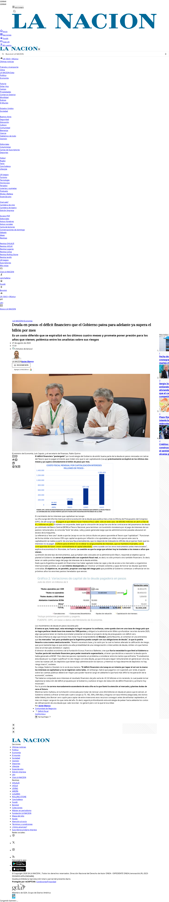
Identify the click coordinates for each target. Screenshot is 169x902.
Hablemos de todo (8, 136)
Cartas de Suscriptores (10, 150)
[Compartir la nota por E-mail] (19, 466)
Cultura (3, 125)
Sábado (3, 232)
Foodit (5, 38)
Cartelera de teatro (8, 207)
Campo (3, 89)
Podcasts (4, 191)
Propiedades (5, 92)
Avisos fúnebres (7, 221)
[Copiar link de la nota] (13, 463)
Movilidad (4, 97)
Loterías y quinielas (8, 188)
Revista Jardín (6, 257)
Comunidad (5, 127)
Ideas (2, 235)
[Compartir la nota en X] (16, 466)
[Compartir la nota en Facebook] (13, 466)
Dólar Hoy (4, 86)
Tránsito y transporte (9, 67)
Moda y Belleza (6, 194)
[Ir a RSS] (13, 857)
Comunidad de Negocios (45, 708)
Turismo (3, 177)
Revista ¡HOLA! (6, 246)
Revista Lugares (7, 249)
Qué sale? (4, 202)
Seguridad (4, 119)
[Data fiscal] (13, 898)
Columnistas (5, 147)
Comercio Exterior (8, 94)
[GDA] (18, 890)
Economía (27, 321)
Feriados (3, 185)
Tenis (2, 163)
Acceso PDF (5, 216)
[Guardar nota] (13, 456)
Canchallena (5, 166)
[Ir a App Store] (19, 870)
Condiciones (41, 881)
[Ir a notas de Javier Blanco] (81, 355)
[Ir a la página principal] (84, 28)
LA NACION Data (7, 72)
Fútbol (3, 158)
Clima (2, 70)
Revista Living (6, 252)
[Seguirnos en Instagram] (13, 850)
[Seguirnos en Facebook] (13, 836)
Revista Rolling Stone (9, 254)
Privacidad (51, 881)
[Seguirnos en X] (13, 843)
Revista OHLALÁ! (7, 243)
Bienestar (4, 130)
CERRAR (3, 1)
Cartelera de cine (7, 205)
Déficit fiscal (43, 711)
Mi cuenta (7, 45)
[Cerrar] (39, 49)
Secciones (7, 35)
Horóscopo (5, 183)
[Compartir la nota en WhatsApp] (16, 459)
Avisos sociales (6, 224)
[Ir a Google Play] (19, 865)
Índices (3, 100)
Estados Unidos (7, 108)
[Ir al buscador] (14, 11)
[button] (84, 178)
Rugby (3, 161)
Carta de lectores (7, 227)
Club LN (6, 42)
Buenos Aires (5, 116)
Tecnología (4, 180)
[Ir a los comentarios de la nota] (16, 456)
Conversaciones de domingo (12, 229)
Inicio (5, 31)
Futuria (3, 83)
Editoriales (4, 144)
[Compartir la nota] (13, 459)
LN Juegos (4, 174)
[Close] (13, 725)
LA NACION (17, 321)
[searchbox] (84, 54)
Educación (4, 122)
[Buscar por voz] (165, 54)
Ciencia (3, 133)
